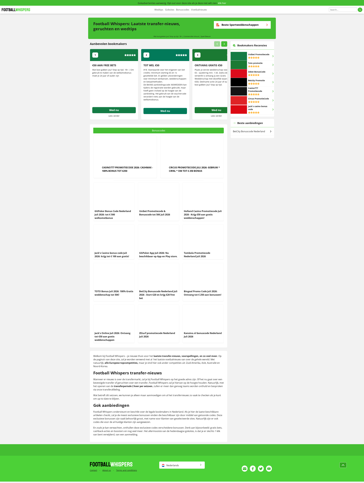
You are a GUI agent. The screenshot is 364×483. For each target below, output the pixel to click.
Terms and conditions (126, 470)
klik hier (222, 3)
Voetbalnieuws (199, 9)
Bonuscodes (182, 9)
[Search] (360, 10)
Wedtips (158, 9)
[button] (217, 44)
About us (106, 470)
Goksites (169, 9)
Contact (93, 470)
